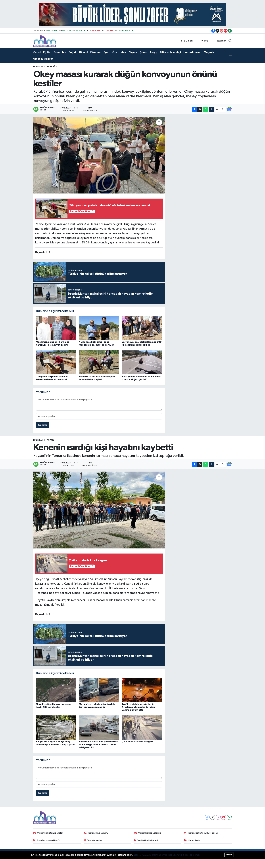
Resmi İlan (60, 52)
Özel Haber (119, 52)
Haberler (38, 67)
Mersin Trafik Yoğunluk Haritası (203, 833)
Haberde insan (192, 52)
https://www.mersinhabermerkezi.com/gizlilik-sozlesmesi (167, 855)
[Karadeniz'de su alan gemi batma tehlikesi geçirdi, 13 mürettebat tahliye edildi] (99, 727)
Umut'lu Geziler (43, 58)
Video (204, 41)
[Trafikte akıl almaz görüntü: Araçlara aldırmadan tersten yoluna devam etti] (142, 689)
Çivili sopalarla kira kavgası (137, 741)
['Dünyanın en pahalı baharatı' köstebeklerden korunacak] (56, 362)
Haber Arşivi (194, 840)
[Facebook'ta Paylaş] (194, 109)
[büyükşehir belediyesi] (132, 14)
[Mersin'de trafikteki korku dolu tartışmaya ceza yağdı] (99, 689)
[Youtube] (223, 817)
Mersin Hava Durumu (98, 833)
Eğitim (47, 52)
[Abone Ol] (229, 109)
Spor (107, 52)
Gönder (42, 425)
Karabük (52, 67)
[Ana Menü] (230, 56)
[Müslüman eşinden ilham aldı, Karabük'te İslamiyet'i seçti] (56, 327)
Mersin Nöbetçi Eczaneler (50, 833)
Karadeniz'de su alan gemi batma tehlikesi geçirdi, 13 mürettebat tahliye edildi (98, 744)
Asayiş (153, 52)
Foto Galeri (186, 41)
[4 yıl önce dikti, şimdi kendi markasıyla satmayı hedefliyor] (99, 327)
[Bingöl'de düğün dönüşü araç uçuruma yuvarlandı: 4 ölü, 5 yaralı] (56, 727)
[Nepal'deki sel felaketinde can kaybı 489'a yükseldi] (56, 689)
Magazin (209, 52)
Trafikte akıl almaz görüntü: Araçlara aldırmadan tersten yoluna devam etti (138, 707)
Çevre (143, 52)
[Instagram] (218, 817)
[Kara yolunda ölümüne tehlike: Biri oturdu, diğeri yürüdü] (142, 362)
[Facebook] (207, 817)
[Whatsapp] (229, 817)
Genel (37, 52)
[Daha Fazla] (211, 109)
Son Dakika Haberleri (147, 840)
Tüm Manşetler (94, 840)
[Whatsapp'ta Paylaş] (205, 109)
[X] (212, 817)
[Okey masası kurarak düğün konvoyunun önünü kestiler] (99, 155)
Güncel (83, 52)
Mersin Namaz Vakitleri (149, 833)
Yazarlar (221, 41)
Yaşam (133, 52)
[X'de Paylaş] (199, 109)
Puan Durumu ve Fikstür (48, 840)
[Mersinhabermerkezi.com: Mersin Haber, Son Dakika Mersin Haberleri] (44, 40)
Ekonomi (95, 52)
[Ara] (230, 41)
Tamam (229, 854)
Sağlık (72, 52)
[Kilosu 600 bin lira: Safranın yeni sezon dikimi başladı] (99, 362)
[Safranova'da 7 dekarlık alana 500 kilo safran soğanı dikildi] (142, 327)
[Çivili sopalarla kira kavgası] (142, 727)
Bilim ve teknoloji (170, 52)
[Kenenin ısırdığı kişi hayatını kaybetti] (99, 510)
